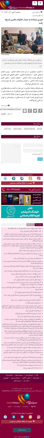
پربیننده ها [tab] (31, 224)
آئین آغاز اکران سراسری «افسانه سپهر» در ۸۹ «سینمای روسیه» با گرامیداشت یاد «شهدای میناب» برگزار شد (25, 283)
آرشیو (9, 406)
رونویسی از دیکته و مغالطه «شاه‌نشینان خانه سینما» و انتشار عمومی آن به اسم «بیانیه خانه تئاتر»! (23, 262)
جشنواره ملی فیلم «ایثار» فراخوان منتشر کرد (29, 316)
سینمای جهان (19, 375)
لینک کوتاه (4, 106)
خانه (37, 375)
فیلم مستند (9, 375)
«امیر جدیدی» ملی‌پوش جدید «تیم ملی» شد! (29, 365)
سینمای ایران (36, 12)
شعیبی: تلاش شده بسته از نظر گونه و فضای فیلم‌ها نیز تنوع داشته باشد (22, 271)
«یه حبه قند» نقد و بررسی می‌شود (32, 368)
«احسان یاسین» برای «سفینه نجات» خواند (30, 250)
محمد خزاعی (7, 128)
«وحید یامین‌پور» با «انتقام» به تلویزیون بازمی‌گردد (28, 313)
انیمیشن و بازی (15, 378)
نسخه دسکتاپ (22, 430)
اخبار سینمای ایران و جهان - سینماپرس (22, 399)
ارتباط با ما (17, 406)
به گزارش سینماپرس (36, 71)
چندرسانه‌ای (17, 381)
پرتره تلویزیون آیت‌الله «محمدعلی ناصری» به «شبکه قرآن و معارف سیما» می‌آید (23, 296)
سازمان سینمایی (17, 128)
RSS (34, 406)
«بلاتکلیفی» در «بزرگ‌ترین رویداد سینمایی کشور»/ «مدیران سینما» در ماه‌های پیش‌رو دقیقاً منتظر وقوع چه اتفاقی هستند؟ (24, 320)
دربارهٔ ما (25, 406)
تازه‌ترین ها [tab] (39, 224)
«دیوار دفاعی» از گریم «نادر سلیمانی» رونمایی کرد (28, 292)
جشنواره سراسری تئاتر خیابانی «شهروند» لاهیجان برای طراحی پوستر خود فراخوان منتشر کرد (23, 267)
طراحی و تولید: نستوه (19, 437)
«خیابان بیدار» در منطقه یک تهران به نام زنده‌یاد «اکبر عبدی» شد (24, 347)
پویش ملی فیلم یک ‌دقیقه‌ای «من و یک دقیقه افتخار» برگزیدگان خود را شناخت (23, 254)
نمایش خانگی (26, 378)
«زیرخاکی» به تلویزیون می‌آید (33, 310)
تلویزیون (5, 378)
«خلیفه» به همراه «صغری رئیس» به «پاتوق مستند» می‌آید (26, 300)
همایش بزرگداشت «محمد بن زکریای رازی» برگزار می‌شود (26, 274)
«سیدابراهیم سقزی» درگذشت (33, 303)
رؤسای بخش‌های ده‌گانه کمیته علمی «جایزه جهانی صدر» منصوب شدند (22, 357)
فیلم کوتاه (36, 378)
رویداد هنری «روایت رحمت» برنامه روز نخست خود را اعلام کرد (24, 228)
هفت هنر (26, 381)
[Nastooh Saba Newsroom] (28, 437)
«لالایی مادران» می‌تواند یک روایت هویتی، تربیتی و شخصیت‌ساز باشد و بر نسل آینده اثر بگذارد (23, 240)
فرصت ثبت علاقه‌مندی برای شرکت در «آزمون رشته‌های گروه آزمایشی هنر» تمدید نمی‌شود (22, 288)
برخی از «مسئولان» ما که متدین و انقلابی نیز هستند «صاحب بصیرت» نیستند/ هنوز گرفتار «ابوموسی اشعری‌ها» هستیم (23, 339)
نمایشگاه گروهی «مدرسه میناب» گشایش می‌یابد (28, 277)
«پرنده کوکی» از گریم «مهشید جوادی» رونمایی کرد (27, 279)
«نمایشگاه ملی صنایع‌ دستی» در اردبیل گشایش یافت (27, 258)
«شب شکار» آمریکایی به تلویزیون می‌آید (30, 231)
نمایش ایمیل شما (36, 154)
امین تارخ (39, 128)
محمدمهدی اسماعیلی (29, 128)
